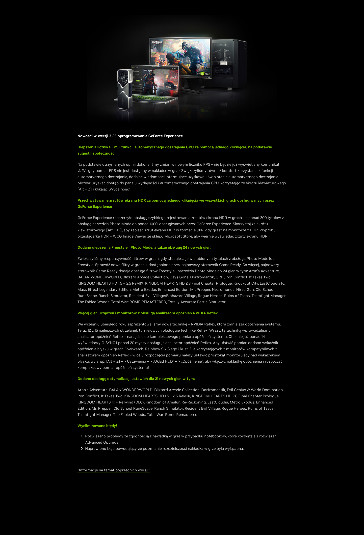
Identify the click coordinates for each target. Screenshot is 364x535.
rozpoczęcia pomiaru (163, 355)
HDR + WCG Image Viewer (123, 236)
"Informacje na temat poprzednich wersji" (114, 470)
